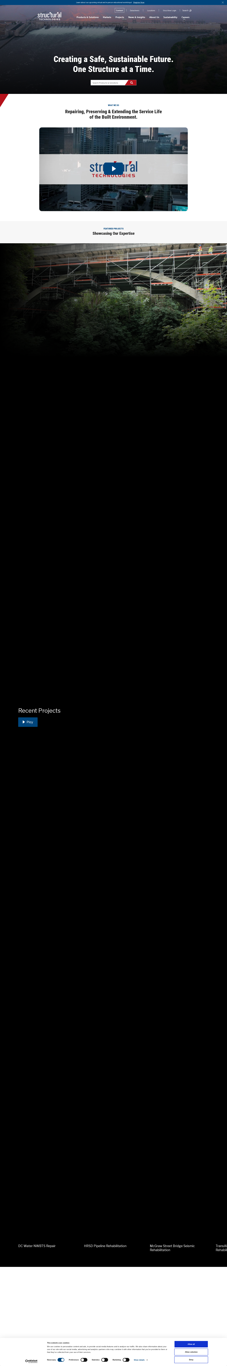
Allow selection (191, 1352)
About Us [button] (154, 17)
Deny (191, 1360)
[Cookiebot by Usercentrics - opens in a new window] (31, 1361)
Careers (185, 17)
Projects (119, 17)
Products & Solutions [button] (87, 17)
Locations (151, 10)
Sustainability (170, 17)
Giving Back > (220, 90)
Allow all (191, 1344)
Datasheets (134, 10)
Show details (139, 1360)
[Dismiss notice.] (222, 2)
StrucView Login (169, 10)
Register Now (138, 2)
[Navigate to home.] (48, 14)
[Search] (130, 82)
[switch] (84, 1360)
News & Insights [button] (136, 17)
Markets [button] (107, 17)
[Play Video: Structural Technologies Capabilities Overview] (113, 169)
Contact (119, 10)
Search (185, 10)
